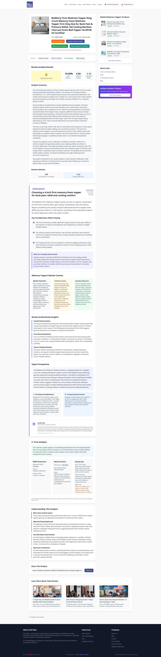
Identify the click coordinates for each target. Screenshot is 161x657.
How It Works (86, 4)
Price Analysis (69, 58)
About (94, 4)
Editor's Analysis (56, 58)
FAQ (83, 639)
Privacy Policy (115, 641)
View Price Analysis (61, 46)
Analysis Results (43, 58)
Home (66, 4)
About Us (114, 633)
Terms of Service (116, 644)
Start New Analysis (115, 95)
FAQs (101, 75)
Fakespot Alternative (117, 646)
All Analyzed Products (107, 78)
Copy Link (89, 570)
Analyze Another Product (75, 41)
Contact (99, 4)
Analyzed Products (88, 641)
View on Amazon (58, 41)
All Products (73, 4)
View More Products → (115, 60)
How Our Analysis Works (107, 72)
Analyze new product (37, 617)
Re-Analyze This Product (80, 46)
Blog (79, 4)
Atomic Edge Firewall (82, 654)
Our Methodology (87, 636)
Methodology (80, 58)
